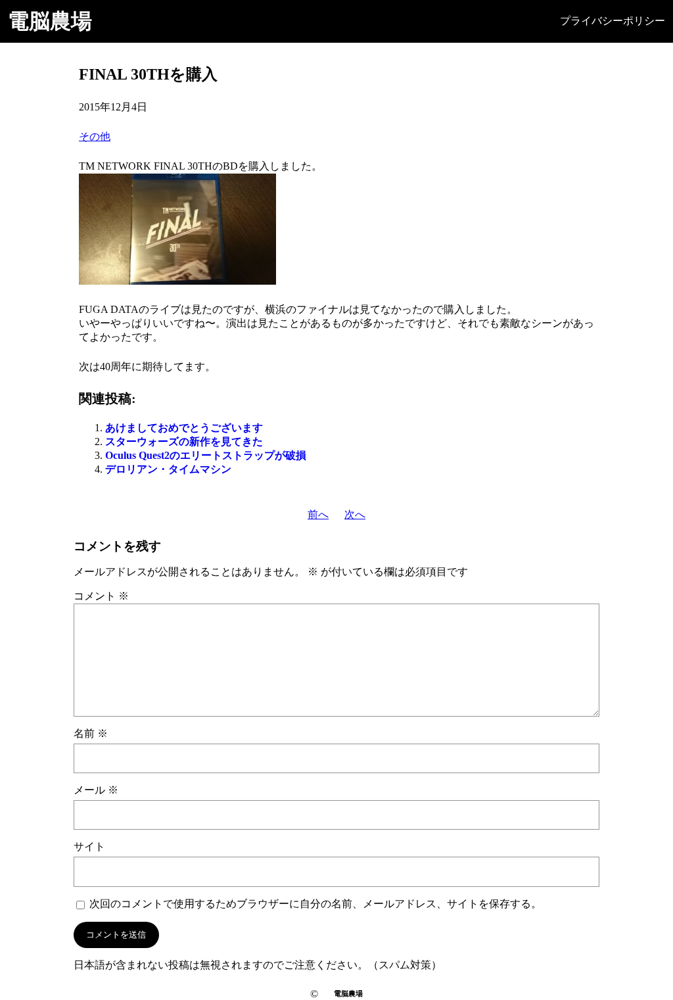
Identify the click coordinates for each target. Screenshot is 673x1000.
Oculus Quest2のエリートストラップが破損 (205, 455)
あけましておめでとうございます (184, 427)
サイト (89, 846)
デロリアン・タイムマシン (168, 469)
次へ (354, 514)
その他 (94, 136)
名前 (91, 733)
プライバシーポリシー (612, 20)
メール (96, 790)
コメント (101, 596)
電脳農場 (50, 21)
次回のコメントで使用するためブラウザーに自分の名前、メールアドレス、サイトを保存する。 (315, 903)
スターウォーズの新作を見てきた (184, 441)
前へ (318, 514)
